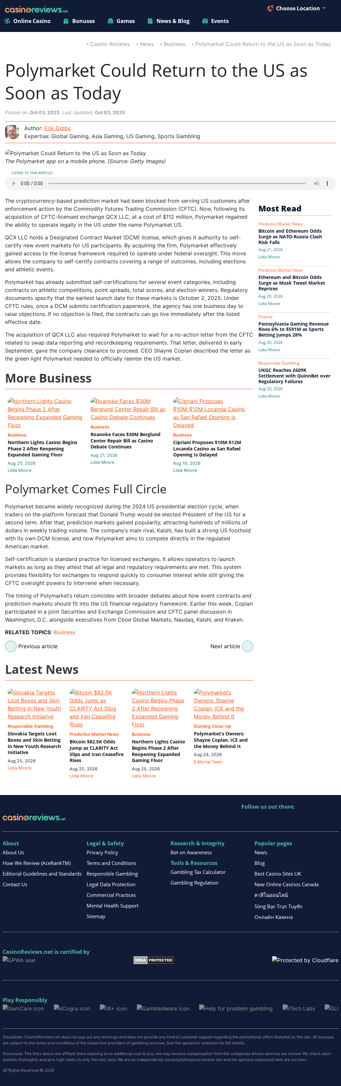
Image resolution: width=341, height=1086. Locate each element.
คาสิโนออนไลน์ (271, 895)
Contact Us (15, 884)
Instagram (318, 820)
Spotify (332, 820)
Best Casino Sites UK (277, 873)
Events (220, 21)
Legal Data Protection (111, 884)
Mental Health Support (113, 905)
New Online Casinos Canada (286, 884)
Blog (259, 863)
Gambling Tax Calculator (198, 872)
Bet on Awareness (191, 852)
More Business (48, 378)
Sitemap (96, 916)
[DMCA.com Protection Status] (154, 959)
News (147, 44)
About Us (13, 852)
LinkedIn (261, 820)
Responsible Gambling (112, 873)
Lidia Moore (19, 470)
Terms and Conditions (111, 863)
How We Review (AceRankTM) (37, 863)
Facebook (304, 820)
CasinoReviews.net (28, 951)
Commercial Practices (111, 895)
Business (174, 44)
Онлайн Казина (273, 917)
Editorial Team (208, 761)
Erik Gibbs (57, 128)
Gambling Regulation (194, 882)
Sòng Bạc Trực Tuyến (278, 906)
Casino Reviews (110, 44)
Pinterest (275, 820)
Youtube (289, 820)
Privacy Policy (102, 852)
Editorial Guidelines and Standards (42, 873)
